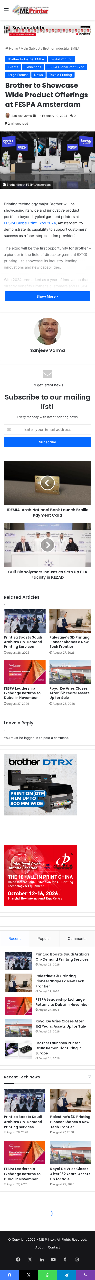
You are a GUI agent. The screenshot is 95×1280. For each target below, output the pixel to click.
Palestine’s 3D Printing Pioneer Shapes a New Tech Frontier (69, 642)
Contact (54, 1247)
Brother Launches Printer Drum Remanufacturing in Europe (59, 1048)
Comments (77, 938)
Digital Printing (61, 59)
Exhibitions (33, 67)
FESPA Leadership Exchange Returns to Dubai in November (22, 693)
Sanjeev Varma (21, 116)
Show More (46, 296)
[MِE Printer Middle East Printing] (31, 10)
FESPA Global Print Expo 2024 (30, 223)
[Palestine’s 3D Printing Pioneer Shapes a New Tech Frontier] (70, 621)
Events (13, 67)
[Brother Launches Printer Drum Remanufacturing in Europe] (18, 1050)
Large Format (18, 75)
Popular (44, 938)
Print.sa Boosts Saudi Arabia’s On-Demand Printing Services (23, 642)
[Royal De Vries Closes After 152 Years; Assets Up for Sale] (70, 671)
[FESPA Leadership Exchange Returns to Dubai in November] (25, 671)
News (38, 75)
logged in (31, 738)
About (40, 1247)
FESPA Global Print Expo (66, 67)
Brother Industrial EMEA (61, 48)
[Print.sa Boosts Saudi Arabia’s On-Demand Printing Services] (25, 621)
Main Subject (30, 48)
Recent (15, 938)
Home (13, 48)
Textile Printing (60, 75)
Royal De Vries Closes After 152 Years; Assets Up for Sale (69, 693)
